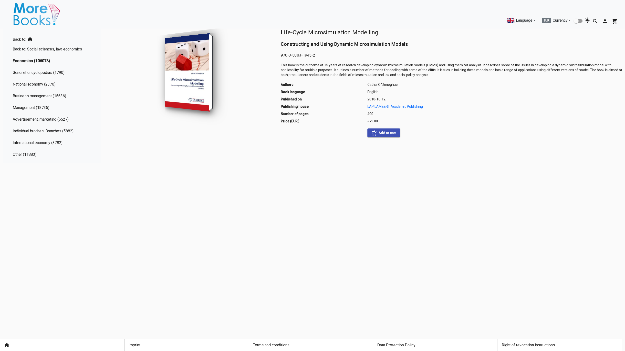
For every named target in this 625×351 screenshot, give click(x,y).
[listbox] (49, 95)
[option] (49, 38)
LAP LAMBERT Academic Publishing (395, 106)
